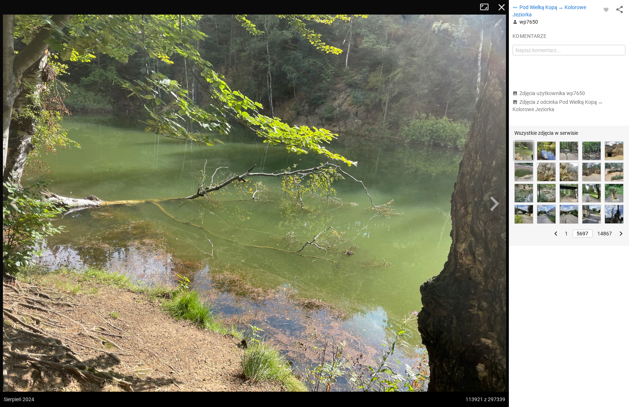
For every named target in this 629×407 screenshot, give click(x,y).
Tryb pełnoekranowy (487, 7)
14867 (604, 233)
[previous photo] (14, 204)
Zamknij (501, 7)
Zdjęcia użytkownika (552, 93)
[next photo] (494, 204)
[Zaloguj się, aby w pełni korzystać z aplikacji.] (606, 9)
